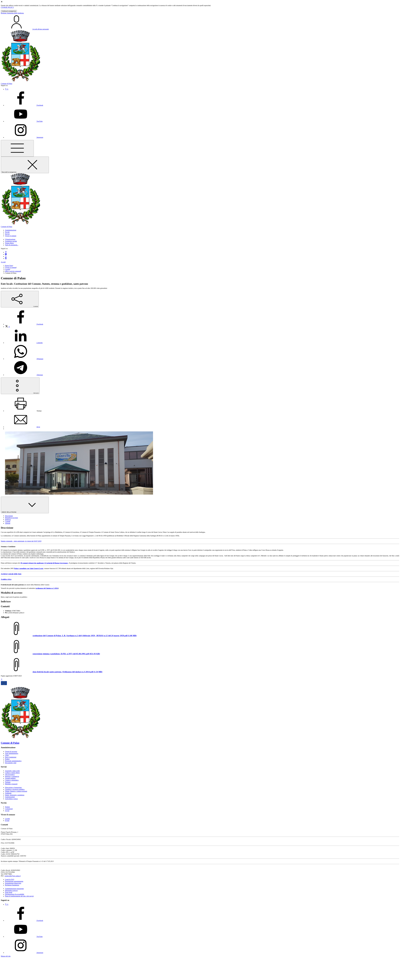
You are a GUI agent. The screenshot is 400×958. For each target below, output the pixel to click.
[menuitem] (24, 324)
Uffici (7, 755)
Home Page (9, 265)
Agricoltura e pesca (11, 799)
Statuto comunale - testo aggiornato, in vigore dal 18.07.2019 (21, 541)
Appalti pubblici (10, 778)
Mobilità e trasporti (11, 784)
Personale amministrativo (13, 761)
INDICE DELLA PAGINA (9, 512)
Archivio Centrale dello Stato (11, 574)
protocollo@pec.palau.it (13, 876)
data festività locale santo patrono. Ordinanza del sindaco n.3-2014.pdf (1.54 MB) (67, 672)
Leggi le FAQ (9, 879)
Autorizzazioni (10, 797)
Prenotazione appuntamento (14, 881)
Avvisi (7, 811)
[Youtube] (6, 254)
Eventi (7, 820)
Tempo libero (9, 243)
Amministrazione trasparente (14, 889)
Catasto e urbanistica (12, 780)
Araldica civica (6, 579)
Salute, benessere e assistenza (14, 795)
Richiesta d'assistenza (12, 885)
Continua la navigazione (9, 11)
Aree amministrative (11, 753)
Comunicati (9, 809)
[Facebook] (6, 252)
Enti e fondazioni (10, 757)
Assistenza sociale (11, 241)
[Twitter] (6, 256)
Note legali (8, 892)
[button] (10, 230)
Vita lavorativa (10, 774)
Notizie (7, 807)
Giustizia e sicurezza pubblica (14, 789)
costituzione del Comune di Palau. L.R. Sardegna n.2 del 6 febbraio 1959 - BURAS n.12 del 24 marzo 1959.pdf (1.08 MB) (85, 635)
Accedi (3, 262)
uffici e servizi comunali (13, 271)
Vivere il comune (10, 267)
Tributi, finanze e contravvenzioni (16, 791)
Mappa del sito (6, 956)
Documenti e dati (10, 763)
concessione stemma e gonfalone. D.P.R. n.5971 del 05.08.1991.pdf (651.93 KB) (66, 654)
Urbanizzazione (10, 239)
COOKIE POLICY (7, 7)
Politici (7, 759)
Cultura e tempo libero (12, 773)
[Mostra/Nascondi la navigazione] (17, 148)
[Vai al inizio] (1, 679)
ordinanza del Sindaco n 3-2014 (47, 588)
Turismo (7, 782)
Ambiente (8, 793)
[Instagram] (6, 258)
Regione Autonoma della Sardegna (12, 13)
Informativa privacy (11, 890)
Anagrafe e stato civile (12, 771)
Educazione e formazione (13, 787)
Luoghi (7, 269)
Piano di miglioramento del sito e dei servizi (19, 896)
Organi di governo (11, 751)
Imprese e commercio (12, 776)
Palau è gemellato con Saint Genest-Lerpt (28, 568)
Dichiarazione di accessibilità (14, 894)
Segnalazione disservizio (13, 883)
